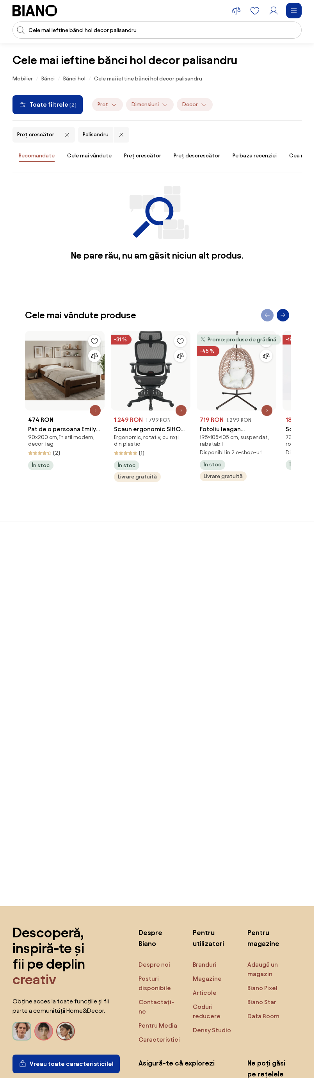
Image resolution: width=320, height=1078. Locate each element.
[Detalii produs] (95, 410)
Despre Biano (150, 938)
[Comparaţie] (94, 356)
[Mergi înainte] (283, 315)
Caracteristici (159, 1039)
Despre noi (154, 964)
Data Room (263, 1016)
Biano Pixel (262, 988)
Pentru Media (158, 1025)
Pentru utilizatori (208, 938)
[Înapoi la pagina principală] (34, 10)
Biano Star (261, 1002)
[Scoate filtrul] (67, 135)
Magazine (207, 978)
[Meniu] (294, 10)
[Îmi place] (94, 341)
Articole (205, 992)
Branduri (205, 964)
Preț (103, 104)
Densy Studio (212, 1030)
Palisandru (95, 134)
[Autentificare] (273, 10)
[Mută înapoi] (267, 315)
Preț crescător (35, 134)
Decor (190, 104)
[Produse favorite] (255, 10)
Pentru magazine (263, 938)
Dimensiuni (145, 104)
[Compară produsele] (236, 10)
